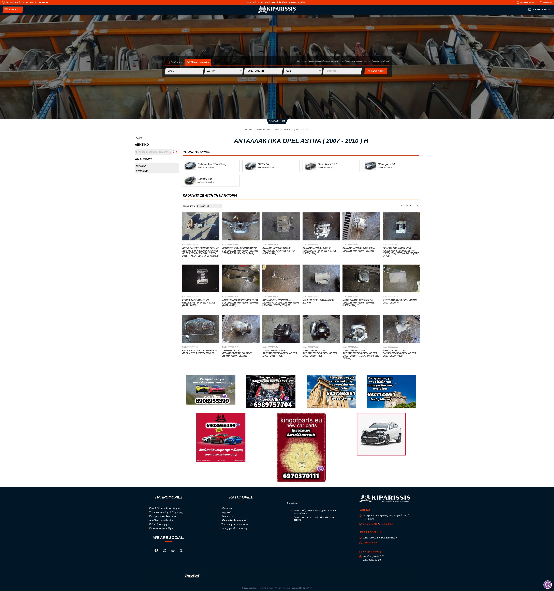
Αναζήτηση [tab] (176, 62)
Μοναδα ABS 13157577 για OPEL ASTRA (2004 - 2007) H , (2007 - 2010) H (358, 303)
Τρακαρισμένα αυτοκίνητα (234, 524)
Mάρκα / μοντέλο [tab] (199, 62)
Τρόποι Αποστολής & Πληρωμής (166, 512)
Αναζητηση (376, 71)
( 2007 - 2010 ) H (301, 130)
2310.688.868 (41, 2)
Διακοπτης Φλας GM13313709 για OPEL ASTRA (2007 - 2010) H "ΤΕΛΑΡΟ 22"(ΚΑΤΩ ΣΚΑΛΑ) (240, 251)
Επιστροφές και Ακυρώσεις (163, 516)
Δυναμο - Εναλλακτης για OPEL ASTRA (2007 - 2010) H (358, 249)
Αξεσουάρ (226, 508)
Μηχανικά (226, 512)
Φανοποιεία (227, 516)
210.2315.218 (12, 2)
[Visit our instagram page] (165, 551)
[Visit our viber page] (181, 551)
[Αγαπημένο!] (215, 236)
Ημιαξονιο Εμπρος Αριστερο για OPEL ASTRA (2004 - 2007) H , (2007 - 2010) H (240, 303)
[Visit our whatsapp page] (173, 551)
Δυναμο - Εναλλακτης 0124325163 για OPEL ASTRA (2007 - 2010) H (278, 251)
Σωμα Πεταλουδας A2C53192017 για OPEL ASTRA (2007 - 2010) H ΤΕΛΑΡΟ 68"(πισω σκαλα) (360, 354)
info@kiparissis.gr (372, 551)
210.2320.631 (26, 2)
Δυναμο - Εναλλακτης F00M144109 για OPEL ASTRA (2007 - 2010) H (319, 251)
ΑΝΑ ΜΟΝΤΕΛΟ (263, 130)
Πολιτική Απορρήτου (159, 524)
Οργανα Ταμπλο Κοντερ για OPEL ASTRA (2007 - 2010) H (199, 351)
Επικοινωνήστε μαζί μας (161, 528)
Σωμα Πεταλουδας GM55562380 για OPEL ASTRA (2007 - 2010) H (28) (399, 353)
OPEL (276, 130)
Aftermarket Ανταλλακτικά (234, 520)
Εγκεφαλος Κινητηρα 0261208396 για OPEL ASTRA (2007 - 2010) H (198, 303)
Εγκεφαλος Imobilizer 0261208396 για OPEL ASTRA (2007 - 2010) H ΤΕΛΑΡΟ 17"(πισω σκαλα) (401, 252)
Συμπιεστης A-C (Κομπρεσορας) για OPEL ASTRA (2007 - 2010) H (237, 353)
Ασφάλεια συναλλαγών (161, 520)
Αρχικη (248, 130)
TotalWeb (307, 588)
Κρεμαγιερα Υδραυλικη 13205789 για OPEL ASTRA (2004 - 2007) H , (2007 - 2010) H (280, 303)
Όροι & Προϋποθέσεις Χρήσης (165, 508)
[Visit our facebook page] (156, 551)
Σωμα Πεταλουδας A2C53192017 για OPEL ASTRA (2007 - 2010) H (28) (279, 353)
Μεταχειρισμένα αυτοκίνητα (235, 528)
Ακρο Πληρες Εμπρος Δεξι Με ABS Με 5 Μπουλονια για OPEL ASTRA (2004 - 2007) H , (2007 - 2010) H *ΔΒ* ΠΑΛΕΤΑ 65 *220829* (200, 252)
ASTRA (286, 130)
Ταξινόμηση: (189, 206)
